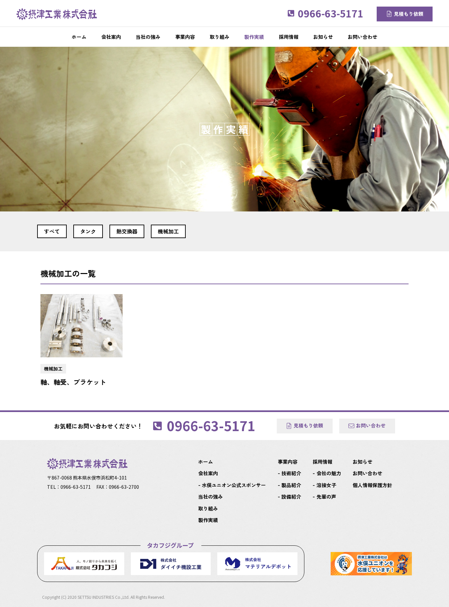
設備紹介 (291, 496)
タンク (88, 231)
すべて (52, 231)
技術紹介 (291, 473)
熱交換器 (126, 231)
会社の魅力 (329, 473)
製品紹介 (291, 485)
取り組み (208, 508)
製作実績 (208, 519)
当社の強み (210, 496)
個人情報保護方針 (372, 485)
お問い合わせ (367, 473)
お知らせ (362, 461)
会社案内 (208, 473)
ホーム (205, 461)
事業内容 (287, 461)
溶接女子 (326, 485)
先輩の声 (326, 496)
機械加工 (168, 231)
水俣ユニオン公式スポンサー (234, 485)
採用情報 (322, 461)
